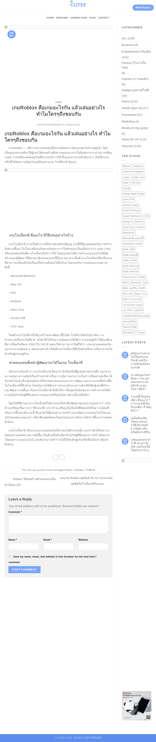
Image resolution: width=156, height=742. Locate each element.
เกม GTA (127, 310)
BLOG (92, 18)
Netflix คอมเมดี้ (130, 255)
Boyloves (138, 166)
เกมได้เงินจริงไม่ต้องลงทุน (136, 316)
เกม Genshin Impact (133, 305)
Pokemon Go (129, 277)
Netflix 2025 (128, 249)
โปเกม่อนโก (129, 332)
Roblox (68, 470)
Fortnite (126, 188)
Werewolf (135, 282)
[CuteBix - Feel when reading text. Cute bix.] (78, 7)
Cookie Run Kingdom (133, 171)
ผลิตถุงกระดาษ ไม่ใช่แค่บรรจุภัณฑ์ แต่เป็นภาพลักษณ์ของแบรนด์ (140, 360)
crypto (126, 177)
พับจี (142, 288)
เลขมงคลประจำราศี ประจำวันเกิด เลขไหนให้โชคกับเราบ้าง (141, 445)
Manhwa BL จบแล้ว (132, 243)
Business (128, 44)
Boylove (127, 166)
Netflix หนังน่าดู (130, 266)
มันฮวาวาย (140, 293)
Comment (15, 511)
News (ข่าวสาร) (132, 139)
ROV (125, 282)
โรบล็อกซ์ (90, 470)
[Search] (3, 7)
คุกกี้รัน (133, 288)
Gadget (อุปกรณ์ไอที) (135, 90)
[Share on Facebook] (55, 457)
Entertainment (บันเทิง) (136, 51)
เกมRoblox (78, 470)
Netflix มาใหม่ (130, 260)
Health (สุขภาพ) (132, 108)
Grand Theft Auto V (132, 216)
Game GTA (128, 199)
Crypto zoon (138, 177)
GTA (147, 216)
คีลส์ (125, 288)
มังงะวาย (127, 293)
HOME (50, 18)
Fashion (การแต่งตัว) (135, 78)
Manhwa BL (129, 232)
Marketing (128, 121)
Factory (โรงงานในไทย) (134, 65)
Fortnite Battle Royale (133, 193)
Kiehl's (141, 227)
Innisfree (139, 221)
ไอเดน (141, 332)
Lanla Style (73, 125)
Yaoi (145, 282)
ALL (124, 38)
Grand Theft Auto (131, 210)
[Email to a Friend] (62, 457)
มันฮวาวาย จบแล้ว (132, 299)
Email (47, 539)
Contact (103, 18)
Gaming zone (78, 18)
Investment (129, 114)
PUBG (142, 277)
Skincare (62, 18)
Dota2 (126, 182)
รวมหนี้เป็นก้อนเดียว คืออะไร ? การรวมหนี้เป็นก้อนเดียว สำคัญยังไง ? (141, 403)
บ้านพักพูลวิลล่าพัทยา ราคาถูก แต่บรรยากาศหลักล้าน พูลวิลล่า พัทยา (141, 382)
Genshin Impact (130, 205)
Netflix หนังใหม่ (130, 271)
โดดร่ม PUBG (130, 327)
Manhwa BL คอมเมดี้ (133, 238)
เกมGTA (139, 310)
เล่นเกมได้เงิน (129, 321)
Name (12, 539)
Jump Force (129, 227)
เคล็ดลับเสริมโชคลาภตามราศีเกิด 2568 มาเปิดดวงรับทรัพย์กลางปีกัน (140, 425)
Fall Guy (136, 182)
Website (83, 539)
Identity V (127, 221)
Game (58, 102)
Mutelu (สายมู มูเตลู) (135, 128)
